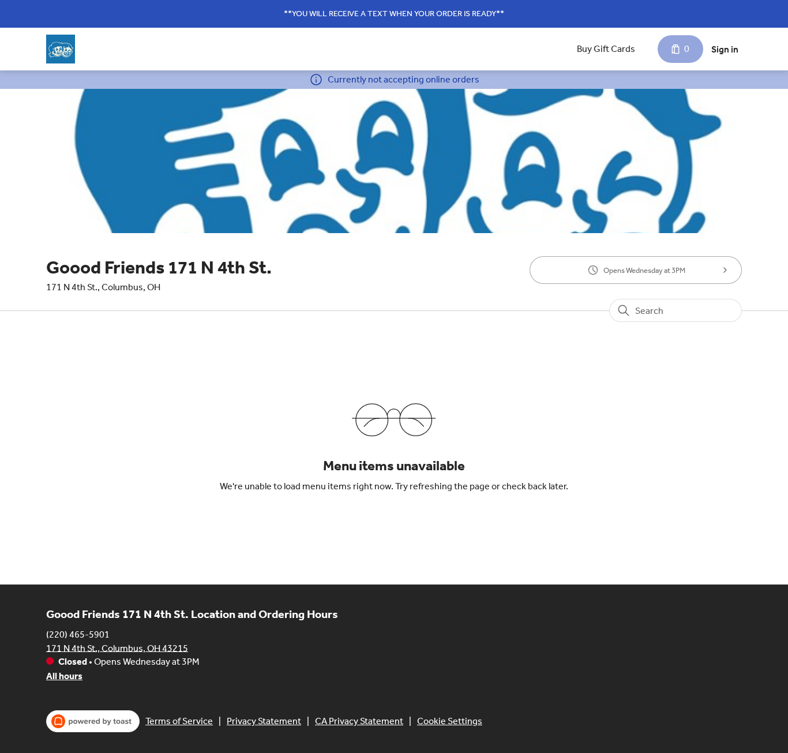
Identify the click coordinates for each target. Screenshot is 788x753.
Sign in (724, 49)
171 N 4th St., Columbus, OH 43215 (117, 647)
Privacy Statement (264, 720)
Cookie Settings (449, 720)
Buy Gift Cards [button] (606, 48)
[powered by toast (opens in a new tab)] (92, 721)
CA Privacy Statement (359, 720)
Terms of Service (179, 720)
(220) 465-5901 (78, 633)
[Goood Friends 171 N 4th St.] (60, 49)
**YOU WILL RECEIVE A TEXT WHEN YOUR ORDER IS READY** (394, 13)
